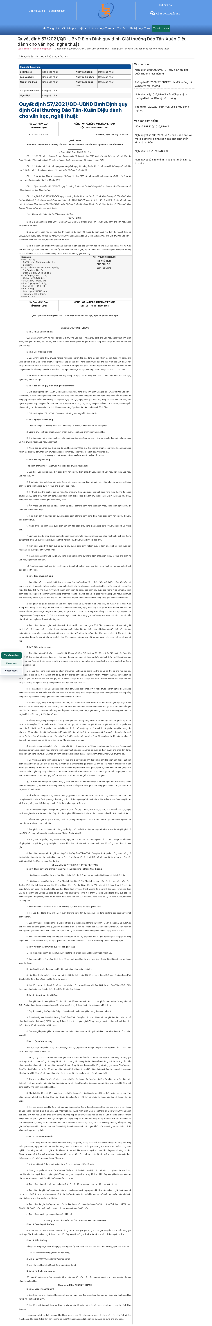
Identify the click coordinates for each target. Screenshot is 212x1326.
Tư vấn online (11, 655)
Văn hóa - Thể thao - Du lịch (51, 56)
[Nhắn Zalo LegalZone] (152, 13)
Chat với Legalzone (168, 13)
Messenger (11, 663)
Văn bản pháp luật (42, 48)
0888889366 (11, 670)
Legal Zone (23, 48)
